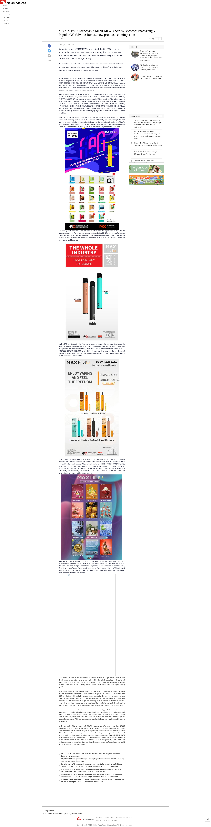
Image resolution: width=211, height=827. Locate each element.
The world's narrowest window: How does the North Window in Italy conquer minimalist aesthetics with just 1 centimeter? (151, 55)
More (49, 60)
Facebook (49, 46)
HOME (5, 6)
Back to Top (207, 823)
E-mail (152, 38)
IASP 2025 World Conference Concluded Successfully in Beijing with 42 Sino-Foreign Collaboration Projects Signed (147, 135)
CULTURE (6, 18)
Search (209, 6)
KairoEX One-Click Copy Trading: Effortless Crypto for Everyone (145, 153)
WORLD (5, 9)
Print (150, 38)
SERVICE (6, 23)
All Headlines (207, 819)
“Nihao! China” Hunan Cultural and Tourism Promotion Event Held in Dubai (148, 144)
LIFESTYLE (6, 15)
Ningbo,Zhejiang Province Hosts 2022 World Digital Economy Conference (149, 67)
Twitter (49, 50)
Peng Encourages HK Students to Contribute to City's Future (151, 77)
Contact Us (106, 820)
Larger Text (156, 38)
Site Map (114, 820)
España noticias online (107, 825)
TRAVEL (5, 21)
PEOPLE (134, 47)
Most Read (135, 116)
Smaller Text (160, 38)
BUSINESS (6, 12)
